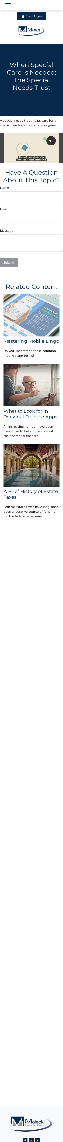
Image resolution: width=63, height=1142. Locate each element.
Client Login (34, 16)
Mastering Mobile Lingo (31, 341)
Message (6, 230)
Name (4, 188)
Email (4, 209)
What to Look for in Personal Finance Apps (30, 414)
